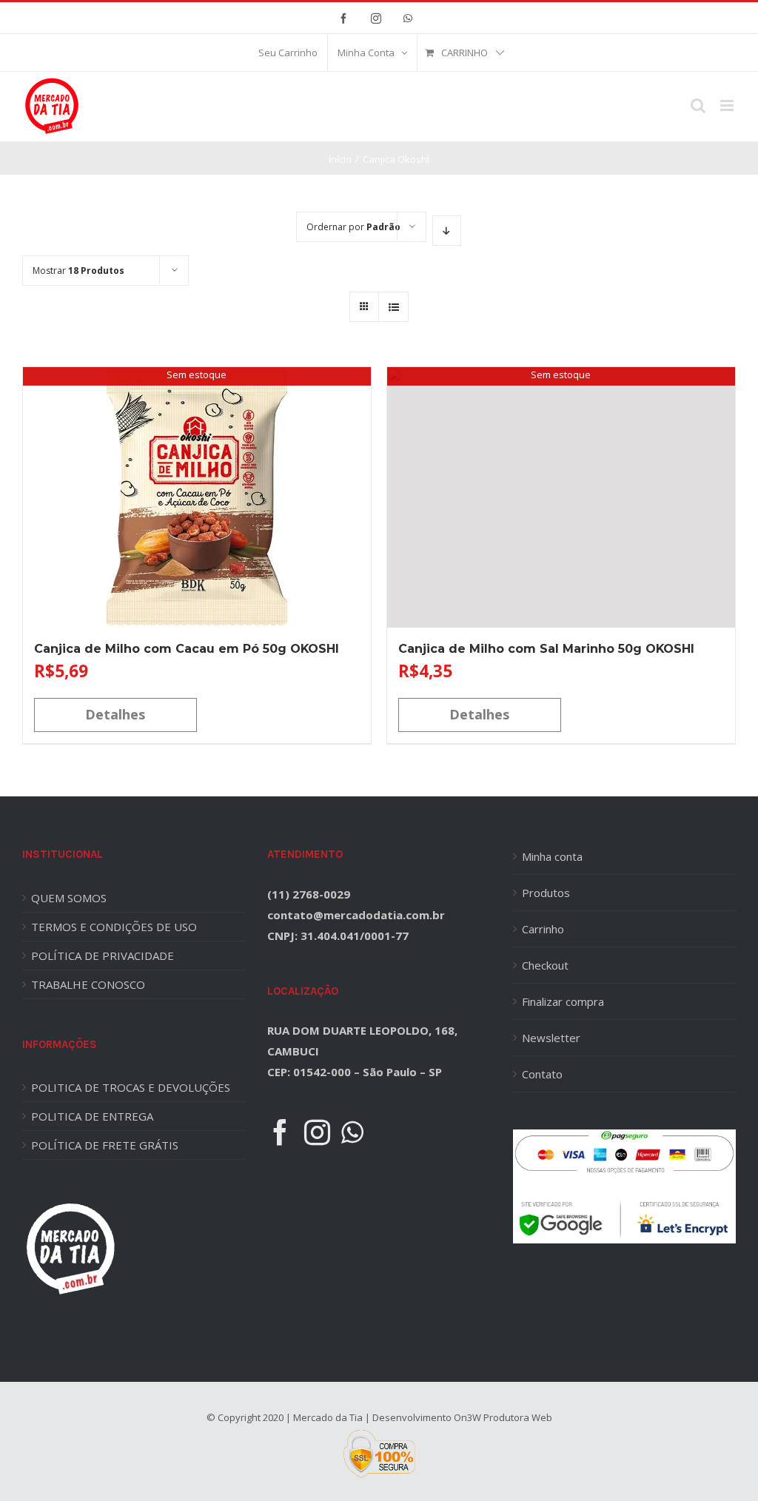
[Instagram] (317, 1132)
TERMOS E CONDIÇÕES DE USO (114, 926)
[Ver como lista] (393, 306)
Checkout (545, 965)
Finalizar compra (563, 1001)
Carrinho (543, 928)
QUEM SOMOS (69, 897)
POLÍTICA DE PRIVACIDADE (102, 955)
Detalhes (115, 714)
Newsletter (551, 1037)
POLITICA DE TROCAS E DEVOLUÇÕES (130, 1087)
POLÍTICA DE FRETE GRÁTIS (104, 1145)
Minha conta (552, 856)
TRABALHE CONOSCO (88, 984)
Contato (542, 1074)
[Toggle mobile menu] (728, 105)
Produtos (546, 892)
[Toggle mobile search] (698, 105)
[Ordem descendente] (446, 230)
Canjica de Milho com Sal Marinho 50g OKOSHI (546, 649)
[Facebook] (280, 1132)
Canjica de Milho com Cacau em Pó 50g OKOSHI (186, 649)
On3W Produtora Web (503, 1417)
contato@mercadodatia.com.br (356, 914)
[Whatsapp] (352, 1132)
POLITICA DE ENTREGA (92, 1116)
